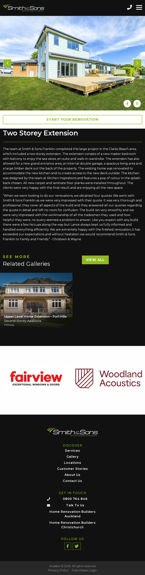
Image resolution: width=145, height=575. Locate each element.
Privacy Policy (58, 570)
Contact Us (72, 481)
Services (72, 450)
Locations (72, 463)
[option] (72, 63)
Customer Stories (72, 469)
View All (95, 260)
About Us (72, 475)
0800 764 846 (75, 499)
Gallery (72, 456)
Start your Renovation (72, 119)
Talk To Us (75, 505)
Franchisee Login (84, 570)
